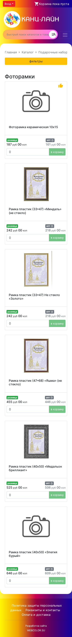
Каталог (28, 52)
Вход (8, 3)
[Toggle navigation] (65, 35)
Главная (11, 52)
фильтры (36, 61)
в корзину (57, 152)
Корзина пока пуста (54, 4)
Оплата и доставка (36, 615)
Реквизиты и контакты (43, 610)
